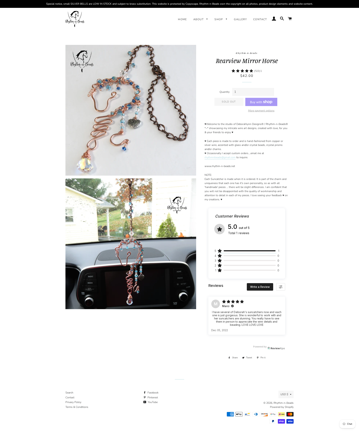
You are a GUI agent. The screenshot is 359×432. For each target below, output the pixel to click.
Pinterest (152, 397)
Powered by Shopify (282, 407)
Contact (260, 19)
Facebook (153, 392)
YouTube (152, 402)
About (199, 19)
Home (182, 19)
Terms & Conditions (76, 407)
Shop (219, 19)
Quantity (225, 92)
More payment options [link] (261, 110)
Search (69, 392)
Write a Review (260, 286)
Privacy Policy (73, 402)
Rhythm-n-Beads (284, 403)
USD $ (284, 394)
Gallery (240, 19)
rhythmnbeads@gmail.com (220, 157)
